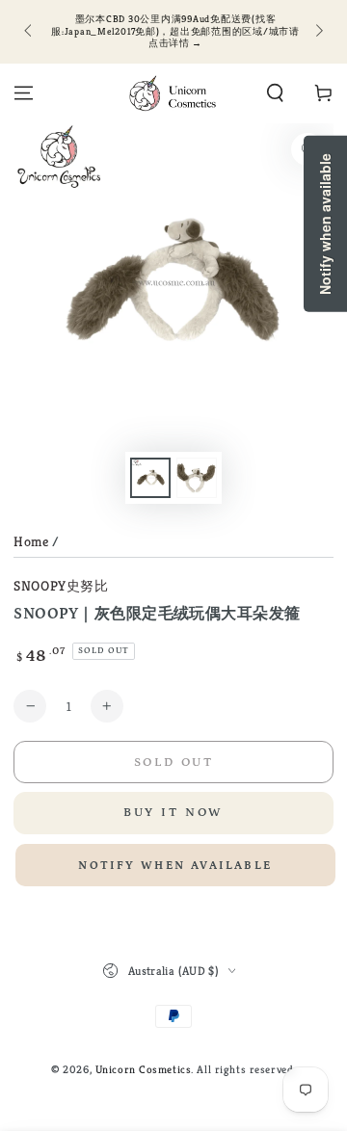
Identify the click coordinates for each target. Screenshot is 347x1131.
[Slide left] (28, 31)
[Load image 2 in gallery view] (196, 478)
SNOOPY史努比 (60, 585)
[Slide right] (317, 31)
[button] (275, 93)
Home (30, 541)
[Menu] (23, 93)
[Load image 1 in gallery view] (150, 478)
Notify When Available (175, 865)
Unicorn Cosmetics (143, 1069)
